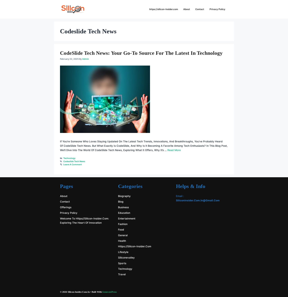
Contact (199, 9)
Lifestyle (123, 252)
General (123, 235)
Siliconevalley (126, 257)
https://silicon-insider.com (163, 9)
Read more (174, 150)
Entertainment (126, 218)
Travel (122, 274)
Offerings (65, 207)
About (186, 9)
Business (123, 207)
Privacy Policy (217, 9)
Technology (69, 158)
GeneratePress (109, 292)
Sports (122, 263)
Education (124, 212)
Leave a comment (72, 164)
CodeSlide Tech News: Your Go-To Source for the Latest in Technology (141, 53)
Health (122, 240)
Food (121, 229)
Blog (120, 201)
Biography (124, 196)
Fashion (123, 224)
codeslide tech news (74, 161)
